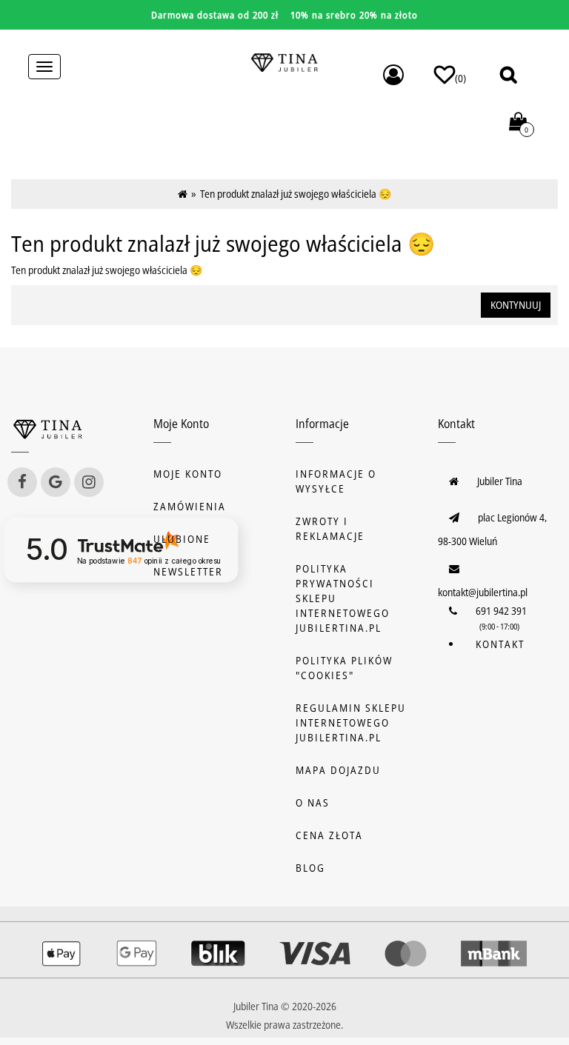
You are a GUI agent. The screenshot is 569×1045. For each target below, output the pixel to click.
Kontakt (500, 644)
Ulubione (181, 539)
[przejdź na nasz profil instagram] (89, 482)
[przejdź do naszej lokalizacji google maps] (55, 482)
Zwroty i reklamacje (330, 528)
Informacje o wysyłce (336, 481)
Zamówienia (189, 506)
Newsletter (188, 571)
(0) (460, 78)
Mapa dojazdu (338, 770)
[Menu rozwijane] (393, 74)
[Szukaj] (508, 74)
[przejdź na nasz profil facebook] (22, 482)
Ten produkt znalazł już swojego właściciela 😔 (295, 194)
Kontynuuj (515, 305)
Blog (310, 868)
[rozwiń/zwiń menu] (44, 66)
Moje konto (187, 474)
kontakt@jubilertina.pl (483, 592)
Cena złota (329, 835)
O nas (313, 802)
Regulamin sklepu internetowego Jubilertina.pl (351, 722)
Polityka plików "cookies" (344, 667)
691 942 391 (501, 611)
